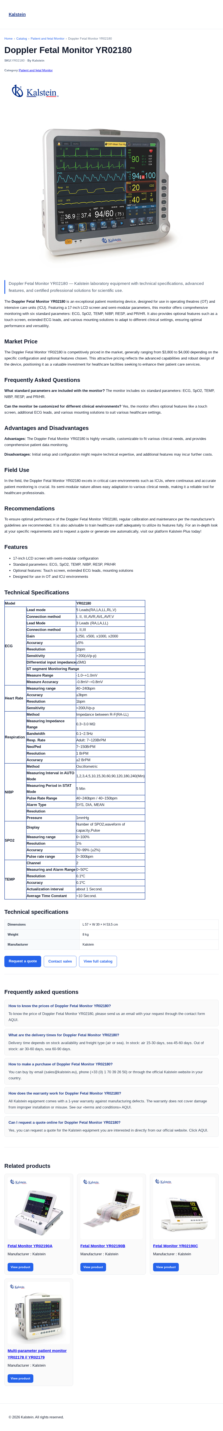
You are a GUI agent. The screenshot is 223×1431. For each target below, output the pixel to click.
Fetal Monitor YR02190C (175, 1246)
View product (20, 1267)
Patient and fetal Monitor (36, 70)
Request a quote (23, 961)
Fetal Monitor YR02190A (30, 1246)
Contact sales (60, 961)
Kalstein (17, 14)
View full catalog (98, 961)
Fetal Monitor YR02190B (102, 1246)
